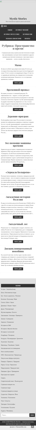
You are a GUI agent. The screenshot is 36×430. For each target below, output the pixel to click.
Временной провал (18, 89)
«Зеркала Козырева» (18, 172)
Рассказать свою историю (13, 39)
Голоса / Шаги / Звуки (7, 302)
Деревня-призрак (18, 116)
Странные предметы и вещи (9, 391)
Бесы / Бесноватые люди (8, 292)
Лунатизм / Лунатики (7, 342)
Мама (18, 65)
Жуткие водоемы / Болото (9, 312)
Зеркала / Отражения (7, 322)
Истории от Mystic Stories (11, 34)
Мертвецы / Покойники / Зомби (10, 345)
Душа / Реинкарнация (7, 309)
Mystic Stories (18, 18)
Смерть (3, 378)
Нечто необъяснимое (7, 351)
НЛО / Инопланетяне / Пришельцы (11, 355)
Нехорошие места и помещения (10, 348)
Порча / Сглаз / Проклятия (9, 365)
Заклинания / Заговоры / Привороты (11, 315)
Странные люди (5, 388)
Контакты (27, 39)
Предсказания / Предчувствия (10, 368)
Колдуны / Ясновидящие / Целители (12, 338)
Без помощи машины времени (18, 144)
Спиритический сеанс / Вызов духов (12, 381)
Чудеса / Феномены (7, 411)
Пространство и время (7, 374)
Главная (10, 30)
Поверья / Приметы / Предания (10, 361)
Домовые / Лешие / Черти (8, 305)
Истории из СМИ (27, 34)
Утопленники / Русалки (8, 407)
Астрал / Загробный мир (8, 289)
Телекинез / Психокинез (8, 397)
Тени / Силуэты (5, 401)
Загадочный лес (18, 224)
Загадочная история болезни (18, 198)
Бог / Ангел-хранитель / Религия (10, 296)
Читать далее (18, 83)
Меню (5, 26)
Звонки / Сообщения (7, 319)
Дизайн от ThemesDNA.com (18, 427)
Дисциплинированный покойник (18, 249)
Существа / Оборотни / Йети (9, 394)
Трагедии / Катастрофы (8, 404)
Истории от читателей (22, 30)
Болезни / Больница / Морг (9, 299)
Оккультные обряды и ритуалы (10, 358)
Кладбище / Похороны (7, 335)
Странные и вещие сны (8, 384)
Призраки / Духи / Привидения (10, 371)
